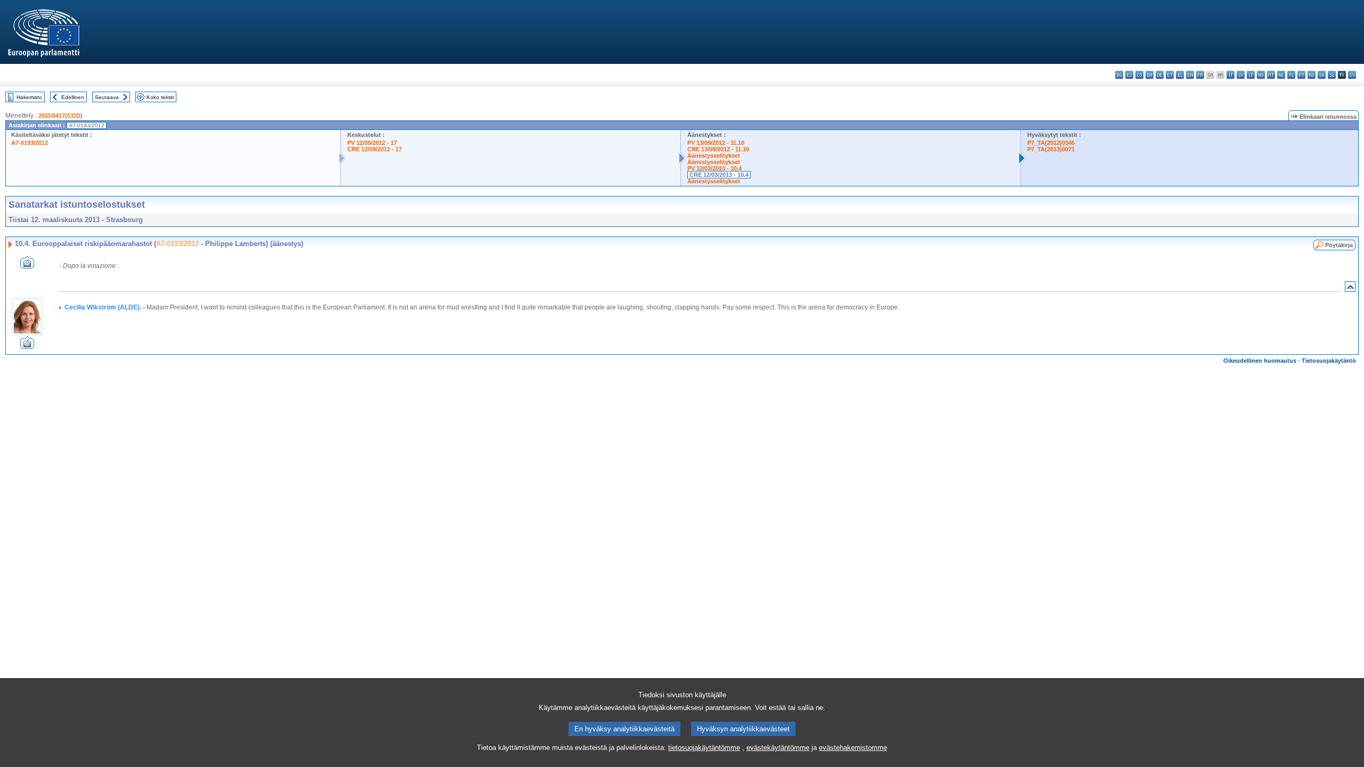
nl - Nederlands (1281, 75)
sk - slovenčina (1322, 75)
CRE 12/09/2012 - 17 (374, 149)
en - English (1190, 75)
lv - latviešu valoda (1241, 75)
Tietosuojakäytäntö (1329, 360)
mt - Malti (1271, 75)
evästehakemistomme (853, 748)
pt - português (1301, 75)
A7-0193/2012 (29, 143)
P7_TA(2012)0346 (1051, 143)
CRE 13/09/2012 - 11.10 (718, 149)
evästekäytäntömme (777, 748)
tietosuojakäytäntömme (704, 748)
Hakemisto (29, 97)
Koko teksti (160, 97)
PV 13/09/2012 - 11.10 (715, 143)
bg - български (1119, 75)
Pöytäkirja (1339, 245)
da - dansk (1150, 75)
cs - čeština (1139, 75)
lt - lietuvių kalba (1251, 75)
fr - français (1200, 75)
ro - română (1312, 75)
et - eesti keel (1170, 75)
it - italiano (1231, 75)
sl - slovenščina (1332, 75)
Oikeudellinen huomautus (1259, 360)
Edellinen (72, 97)
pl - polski (1291, 75)
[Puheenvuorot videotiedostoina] (27, 265)
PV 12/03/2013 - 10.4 (714, 168)
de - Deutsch (1160, 75)
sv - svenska (1352, 75)
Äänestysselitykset (713, 155)
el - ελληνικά (1180, 75)
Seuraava (107, 97)
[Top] (1350, 289)
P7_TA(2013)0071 (1051, 149)
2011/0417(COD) (60, 115)
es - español (1129, 75)
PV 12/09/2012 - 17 (372, 143)
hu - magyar (1261, 75)
